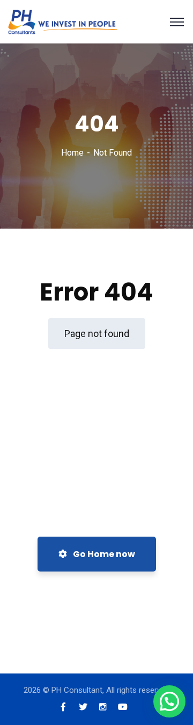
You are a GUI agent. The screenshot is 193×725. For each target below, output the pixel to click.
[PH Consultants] (62, 21)
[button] (169, 701)
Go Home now (103, 554)
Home (72, 153)
